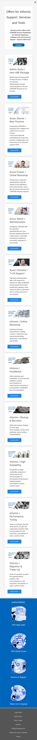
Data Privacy (18, 716)
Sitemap (18, 724)
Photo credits (18, 720)
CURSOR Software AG (18, 728)
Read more (14, 97)
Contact (18, 736)
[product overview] (18, 45)
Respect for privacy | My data (18, 732)
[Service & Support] (18, 669)
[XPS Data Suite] (18, 616)
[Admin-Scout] (18, 642)
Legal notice (18, 712)
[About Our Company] (18, 695)
